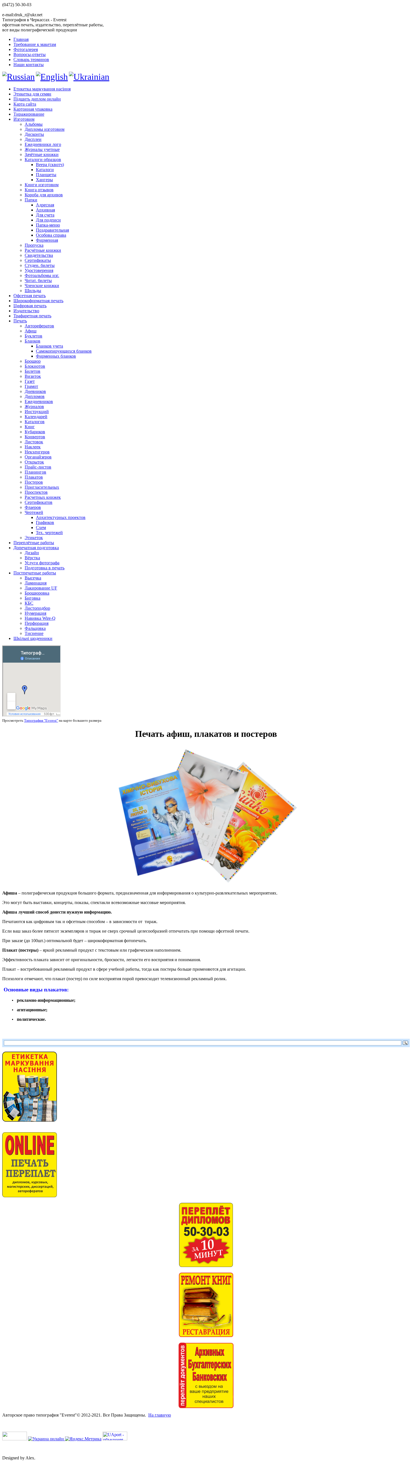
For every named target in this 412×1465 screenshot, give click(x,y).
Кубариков (35, 431)
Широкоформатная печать (38, 300)
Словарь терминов (31, 59)
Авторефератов (39, 325)
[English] (52, 76)
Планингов (35, 472)
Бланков (32, 341)
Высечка (33, 578)
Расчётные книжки (43, 250)
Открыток (34, 462)
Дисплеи (33, 139)
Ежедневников (39, 401)
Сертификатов (38, 502)
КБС (29, 603)
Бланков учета (49, 346)
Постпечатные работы (34, 572)
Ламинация (36, 583)
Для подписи (48, 220)
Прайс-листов (38, 467)
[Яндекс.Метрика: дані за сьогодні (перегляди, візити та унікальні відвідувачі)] (83, 1438)
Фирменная (47, 240)
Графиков (45, 522)
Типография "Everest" (41, 720)
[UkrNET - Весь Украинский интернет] (14, 1438)
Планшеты (46, 174)
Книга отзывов (39, 189)
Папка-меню (48, 225)
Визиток (33, 376)
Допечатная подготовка (36, 547)
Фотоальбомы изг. (42, 275)
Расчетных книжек (43, 497)
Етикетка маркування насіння (42, 89)
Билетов (32, 371)
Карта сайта (24, 104)
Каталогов (35, 421)
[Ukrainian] (89, 76)
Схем (41, 527)
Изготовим (23, 119)
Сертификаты (38, 260)
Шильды (33, 290)
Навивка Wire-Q (40, 618)
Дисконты (34, 134)
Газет (30, 381)
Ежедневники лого (43, 144)
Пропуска (34, 245)
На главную (159, 1415)
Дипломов (35, 396)
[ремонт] (206, 1335)
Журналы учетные (42, 149)
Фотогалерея (25, 49)
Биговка (32, 598)
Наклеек (33, 446)
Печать (20, 320)
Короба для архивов (44, 194)
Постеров (34, 482)
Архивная (45, 210)
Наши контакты (28, 64)
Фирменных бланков (56, 356)
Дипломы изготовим (44, 129)
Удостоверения (39, 270)
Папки (31, 199)
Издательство (26, 310)
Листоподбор (37, 608)
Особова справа (51, 235)
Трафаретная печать (32, 315)
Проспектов (36, 492)
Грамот (31, 386)
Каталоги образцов (43, 159)
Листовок (34, 441)
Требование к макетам (34, 44)
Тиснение (34, 633)
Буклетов (33, 336)
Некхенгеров (37, 451)
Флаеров (33, 507)
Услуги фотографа (42, 562)
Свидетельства (39, 255)
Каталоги (45, 169)
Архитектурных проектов (60, 517)
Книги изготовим (42, 184)
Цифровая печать (30, 305)
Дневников (35, 391)
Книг (30, 426)
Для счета (45, 215)
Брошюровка (37, 593)
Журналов (34, 406)
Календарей (36, 416)
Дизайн (32, 552)
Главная (21, 39)
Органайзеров (38, 457)
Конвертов (35, 436)
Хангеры (44, 179)
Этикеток (34, 537)
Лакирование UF (41, 588)
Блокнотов (35, 366)
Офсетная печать (29, 295)
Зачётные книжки (42, 154)
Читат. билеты (38, 280)
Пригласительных (42, 487)
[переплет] (206, 1265)
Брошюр (33, 361)
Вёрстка (32, 557)
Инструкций (37, 411)
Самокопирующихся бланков (64, 351)
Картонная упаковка (32, 109)
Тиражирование (28, 114)
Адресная (45, 204)
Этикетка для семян (32, 94)
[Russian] (18, 76)
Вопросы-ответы (29, 54)
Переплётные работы (33, 542)
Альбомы (34, 124)
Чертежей (34, 512)
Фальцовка (35, 628)
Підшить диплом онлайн (37, 99)
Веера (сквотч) (50, 164)
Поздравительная (52, 230)
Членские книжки (42, 285)
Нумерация (35, 613)
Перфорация (36, 623)
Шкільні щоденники (32, 638)
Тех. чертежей (49, 532)
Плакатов (34, 477)
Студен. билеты (40, 265)
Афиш (30, 331)
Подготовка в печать (44, 567)
